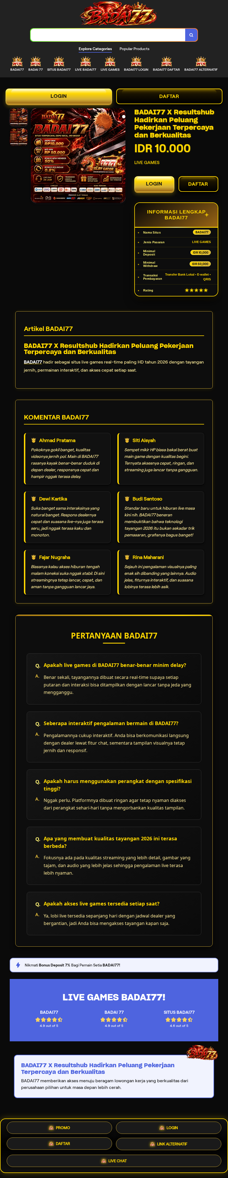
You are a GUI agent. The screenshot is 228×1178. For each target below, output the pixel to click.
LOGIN (59, 96)
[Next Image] (121, 156)
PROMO (63, 1129)
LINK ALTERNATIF (172, 1144)
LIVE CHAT (117, 1160)
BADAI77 (33, 362)
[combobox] (108, 35)
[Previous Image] (35, 156)
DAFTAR (169, 96)
